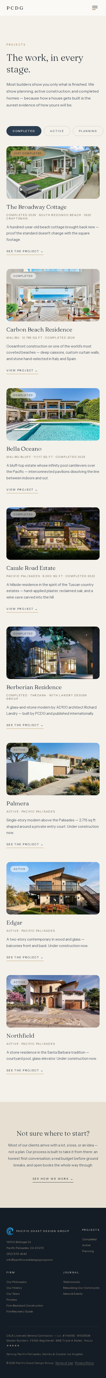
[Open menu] (95, 8)
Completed (24, 131)
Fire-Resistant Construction (24, 1305)
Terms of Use (64, 1363)
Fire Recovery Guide (19, 1311)
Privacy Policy (84, 1363)
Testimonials (71, 1282)
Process (11, 1299)
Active (57, 131)
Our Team (13, 1293)
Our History (14, 1288)
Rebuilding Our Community (81, 1288)
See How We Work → (53, 1178)
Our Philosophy (16, 1282)
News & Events (73, 1293)
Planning (88, 131)
